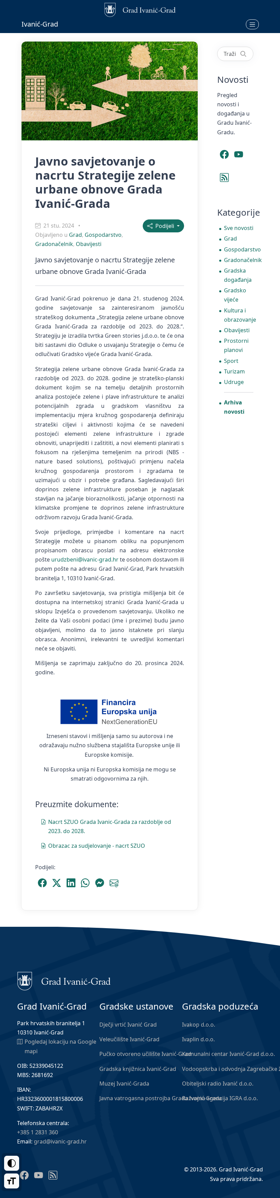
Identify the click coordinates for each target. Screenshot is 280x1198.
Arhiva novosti (234, 407)
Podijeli (164, 226)
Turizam (234, 371)
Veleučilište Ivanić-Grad (129, 1039)
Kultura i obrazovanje (238, 315)
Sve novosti (238, 228)
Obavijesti (88, 244)
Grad (75, 235)
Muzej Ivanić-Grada (124, 1083)
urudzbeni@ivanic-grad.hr (84, 559)
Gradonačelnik (54, 244)
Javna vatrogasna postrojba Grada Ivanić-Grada (160, 1098)
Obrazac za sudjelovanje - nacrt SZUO (96, 845)
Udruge (234, 382)
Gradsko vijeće (235, 295)
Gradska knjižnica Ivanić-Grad (137, 1069)
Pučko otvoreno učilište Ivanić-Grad (145, 1054)
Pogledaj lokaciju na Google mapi (60, 1046)
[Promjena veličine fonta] (11, 1180)
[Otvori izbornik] (252, 24)
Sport (231, 361)
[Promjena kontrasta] (11, 1163)
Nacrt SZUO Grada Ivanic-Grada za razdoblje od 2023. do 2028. (109, 826)
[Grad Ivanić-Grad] (64, 980)
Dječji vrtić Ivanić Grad (128, 1024)
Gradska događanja (238, 275)
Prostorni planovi (236, 345)
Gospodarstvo (103, 235)
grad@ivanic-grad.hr (60, 1141)
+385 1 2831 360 (37, 1132)
